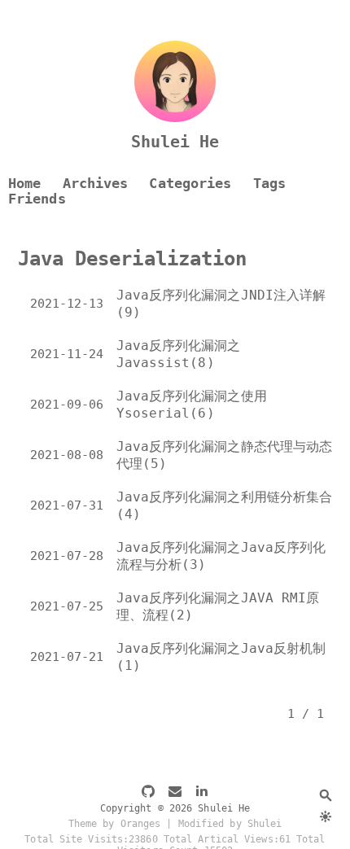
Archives (96, 183)
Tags (269, 183)
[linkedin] (201, 793)
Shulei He (175, 141)
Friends (37, 199)
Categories (190, 183)
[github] (148, 793)
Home (24, 183)
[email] (175, 793)
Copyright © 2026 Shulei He (175, 808)
